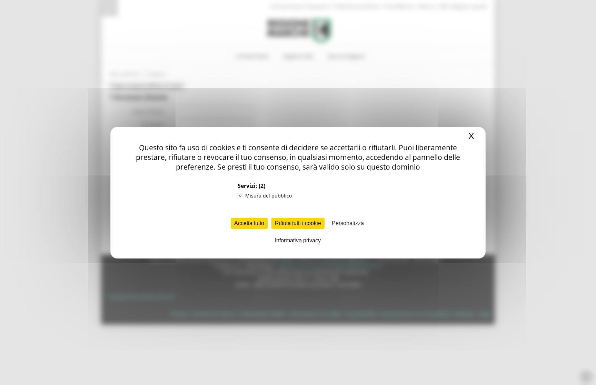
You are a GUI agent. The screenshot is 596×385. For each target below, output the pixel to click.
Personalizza (348, 223)
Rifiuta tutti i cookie (298, 223)
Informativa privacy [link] (298, 240)
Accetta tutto (249, 223)
